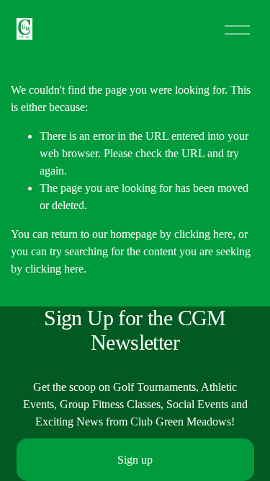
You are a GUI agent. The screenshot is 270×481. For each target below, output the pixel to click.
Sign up (135, 460)
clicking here (203, 234)
